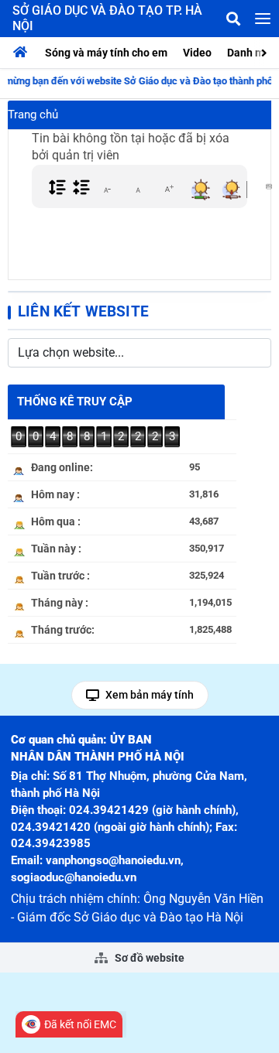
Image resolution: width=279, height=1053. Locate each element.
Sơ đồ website (148, 958)
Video (197, 52)
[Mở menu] (262, 19)
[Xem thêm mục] (266, 51)
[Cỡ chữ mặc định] (138, 188)
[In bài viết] (269, 186)
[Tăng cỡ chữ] (169, 188)
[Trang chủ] (24, 52)
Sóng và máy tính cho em (106, 52)
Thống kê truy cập (75, 402)
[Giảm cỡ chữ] (107, 188)
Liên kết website (83, 311)
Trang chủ (33, 114)
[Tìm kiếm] (233, 19)
